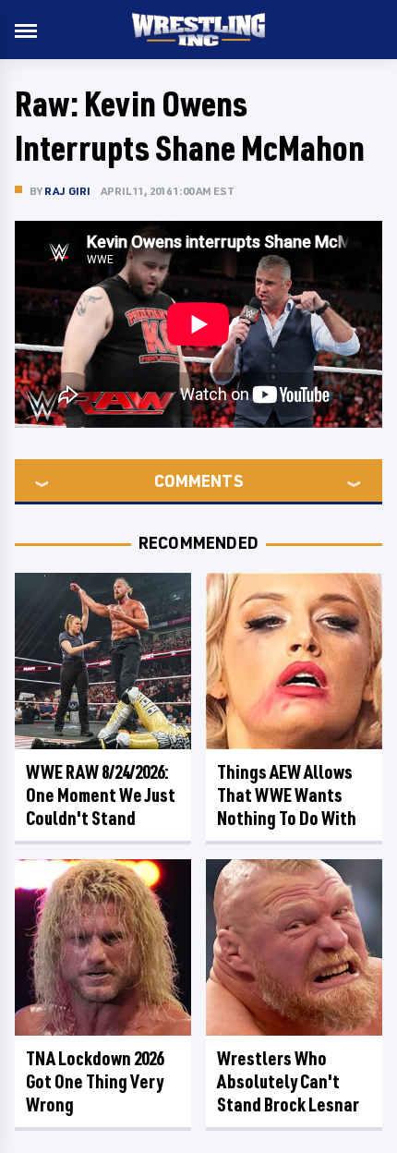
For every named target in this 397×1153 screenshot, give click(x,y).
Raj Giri (67, 191)
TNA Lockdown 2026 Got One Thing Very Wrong (94, 1081)
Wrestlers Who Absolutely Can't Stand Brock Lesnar (288, 1081)
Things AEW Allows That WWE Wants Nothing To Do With (286, 795)
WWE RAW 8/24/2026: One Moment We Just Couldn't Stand (100, 795)
